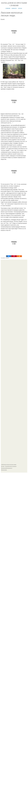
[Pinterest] (14, 256)
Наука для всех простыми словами (14, 4)
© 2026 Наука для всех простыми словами (8, 464)
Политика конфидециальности (6, 468)
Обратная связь (4, 469)
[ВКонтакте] (8, 256)
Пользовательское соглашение (10, 466)
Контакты (2, 466)
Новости (14, 8)
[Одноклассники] (19, 256)
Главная (7, 8)
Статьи (20, 8)
